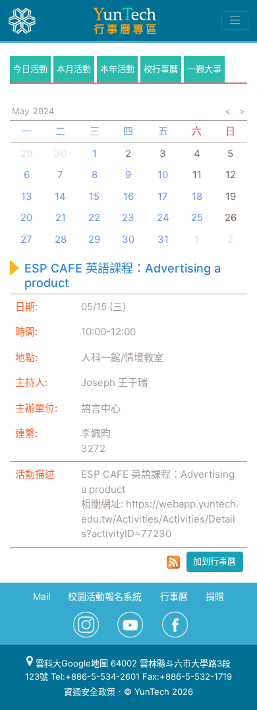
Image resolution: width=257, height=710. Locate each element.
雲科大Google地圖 (70, 663)
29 (94, 239)
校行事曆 (161, 68)
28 (61, 239)
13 (26, 196)
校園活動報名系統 (105, 596)
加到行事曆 (214, 561)
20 (26, 217)
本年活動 (117, 68)
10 (162, 174)
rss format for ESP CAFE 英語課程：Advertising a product (173, 562)
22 (94, 217)
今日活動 (30, 68)
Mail (41, 596)
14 (60, 196)
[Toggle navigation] (234, 20)
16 (128, 196)
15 (94, 196)
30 (60, 153)
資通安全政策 (89, 691)
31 (163, 239)
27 (26, 239)
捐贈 (215, 596)
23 (128, 217)
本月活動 (74, 68)
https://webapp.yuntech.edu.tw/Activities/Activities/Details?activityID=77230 (160, 519)
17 (162, 196)
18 (197, 196)
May (20, 111)
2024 (43, 111)
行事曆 (174, 596)
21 (60, 217)
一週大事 (204, 68)
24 (163, 217)
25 (197, 217)
